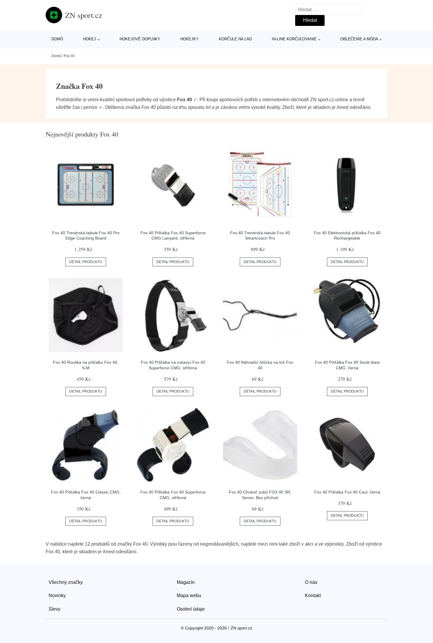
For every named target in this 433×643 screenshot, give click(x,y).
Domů (57, 39)
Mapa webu (189, 595)
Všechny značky (66, 582)
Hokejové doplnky (140, 39)
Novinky (57, 595)
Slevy (54, 609)
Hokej (89, 39)
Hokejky (189, 39)
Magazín (186, 582)
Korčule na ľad (235, 39)
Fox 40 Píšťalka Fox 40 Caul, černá (347, 492)
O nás (311, 582)
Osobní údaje (191, 609)
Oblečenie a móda (359, 39)
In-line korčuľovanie (294, 39)
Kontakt (313, 595)
